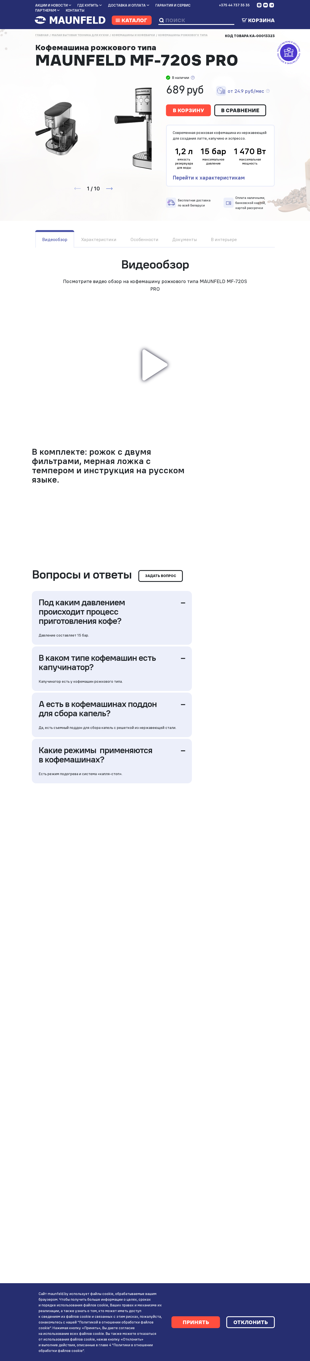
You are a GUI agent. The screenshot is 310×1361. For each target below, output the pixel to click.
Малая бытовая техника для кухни (80, 35)
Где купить (87, 5)
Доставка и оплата (127, 5)
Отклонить (250, 1322)
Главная (42, 35)
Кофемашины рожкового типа (183, 35)
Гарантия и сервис (173, 5)
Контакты (75, 10)
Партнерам (45, 10)
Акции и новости (51, 5)
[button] (109, 188)
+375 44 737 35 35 (234, 5)
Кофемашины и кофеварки (133, 35)
